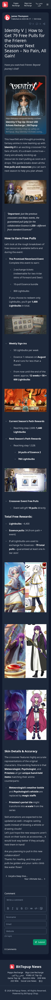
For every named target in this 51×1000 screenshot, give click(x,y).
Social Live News (28, 981)
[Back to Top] (44, 993)
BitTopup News (19, 990)
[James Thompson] (7, 17)
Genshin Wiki (29, 978)
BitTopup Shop (31, 993)
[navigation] (16, 876)
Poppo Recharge (16, 4)
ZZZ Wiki (15, 981)
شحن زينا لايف (39, 4)
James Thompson (19, 16)
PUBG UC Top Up (34, 975)
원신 (41, 981)
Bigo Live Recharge (28, 4)
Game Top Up (14, 978)
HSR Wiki (41, 978)
